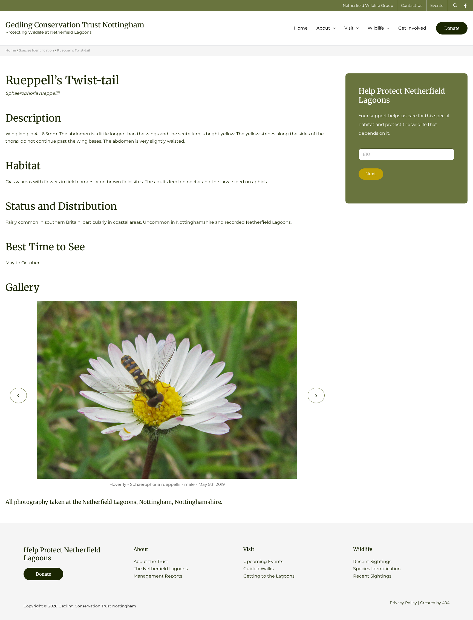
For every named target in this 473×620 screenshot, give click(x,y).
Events (436, 5)
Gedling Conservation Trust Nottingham (74, 24)
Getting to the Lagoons (269, 576)
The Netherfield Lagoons (161, 568)
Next (370, 173)
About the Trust (151, 561)
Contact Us (411, 5)
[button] (455, 5)
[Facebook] (465, 6)
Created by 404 (434, 602)
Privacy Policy (403, 602)
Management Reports (158, 576)
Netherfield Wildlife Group (368, 5)
